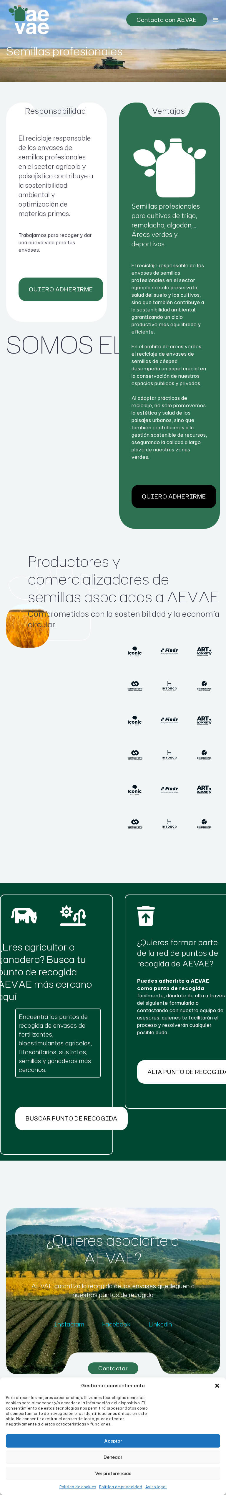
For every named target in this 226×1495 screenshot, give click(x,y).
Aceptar (113, 1441)
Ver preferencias (113, 1473)
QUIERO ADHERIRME (61, 289)
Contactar (113, 1368)
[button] (217, 1386)
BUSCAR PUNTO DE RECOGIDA (71, 1118)
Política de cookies (77, 1486)
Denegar (113, 1457)
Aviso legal (156, 1486)
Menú (215, 19)
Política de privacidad (120, 1486)
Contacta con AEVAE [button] (167, 20)
